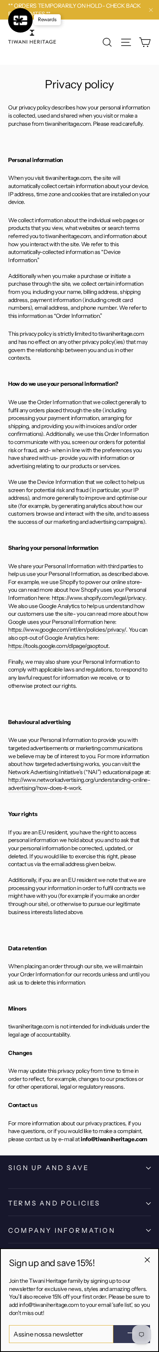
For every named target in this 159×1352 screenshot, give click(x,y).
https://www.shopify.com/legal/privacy (98, 598)
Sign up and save (48, 1168)
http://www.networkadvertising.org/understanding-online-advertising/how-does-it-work (79, 784)
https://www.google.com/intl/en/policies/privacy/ (67, 629)
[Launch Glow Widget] (20, 20)
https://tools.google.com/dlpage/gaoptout (58, 646)
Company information (61, 1230)
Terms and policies (54, 1203)
